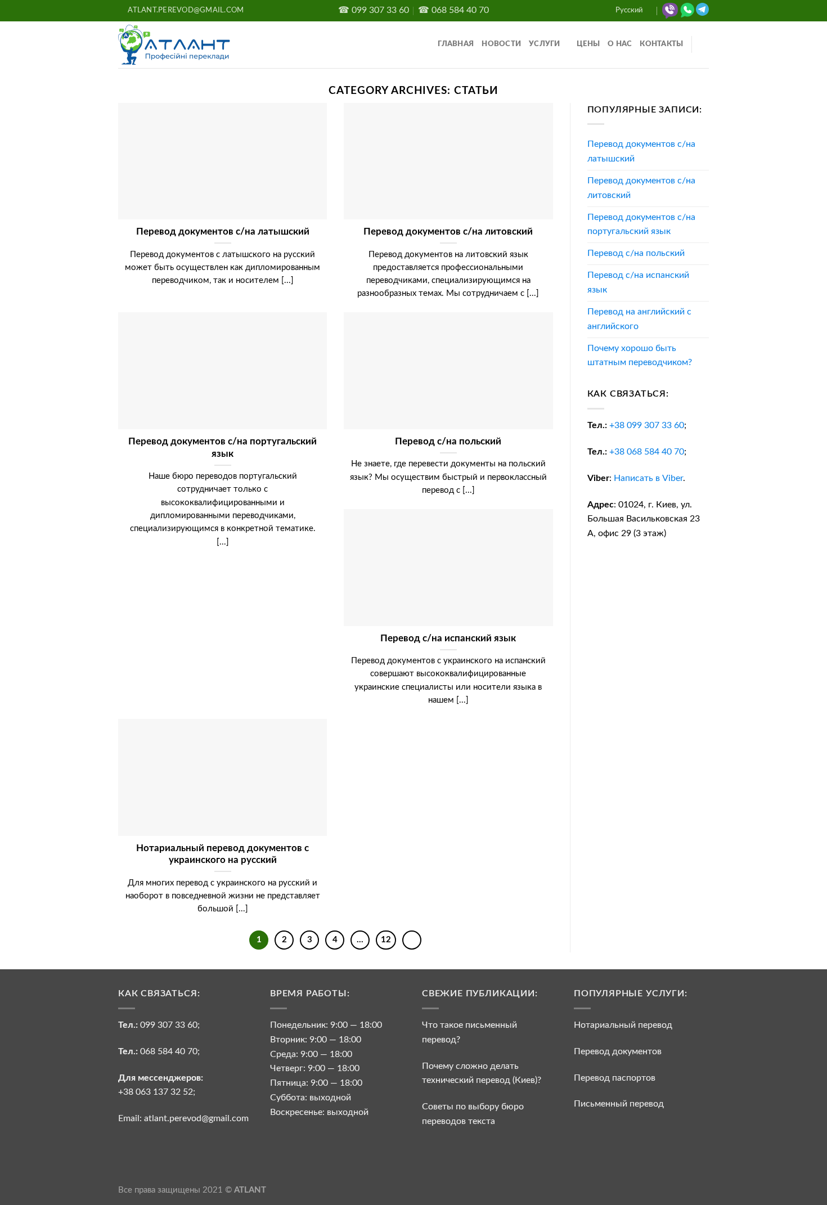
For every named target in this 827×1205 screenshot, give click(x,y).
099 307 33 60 (168, 1024)
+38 (646, 425)
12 (386, 940)
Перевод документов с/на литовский (641, 188)
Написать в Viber (648, 478)
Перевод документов (618, 1051)
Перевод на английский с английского (639, 319)
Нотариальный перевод (623, 1024)
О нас (620, 44)
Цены (588, 44)
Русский (628, 10)
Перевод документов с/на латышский (641, 151)
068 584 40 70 (168, 1051)
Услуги (544, 44)
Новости (501, 44)
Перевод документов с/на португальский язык (641, 224)
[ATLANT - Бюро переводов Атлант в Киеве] (174, 44)
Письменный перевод (619, 1103)
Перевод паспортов (614, 1077)
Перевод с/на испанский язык (638, 282)
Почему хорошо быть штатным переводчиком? (639, 355)
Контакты (661, 44)
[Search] (704, 45)
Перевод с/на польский (636, 253)
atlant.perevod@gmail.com (195, 1118)
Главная (456, 44)
